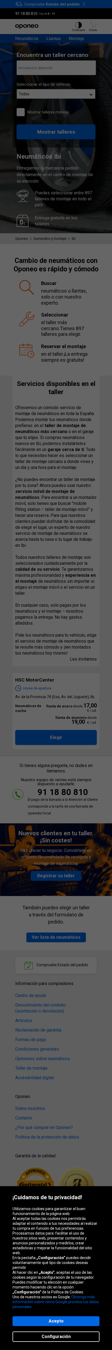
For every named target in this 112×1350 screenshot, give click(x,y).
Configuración (56, 1336)
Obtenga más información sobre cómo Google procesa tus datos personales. (56, 1302)
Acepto (56, 1321)
